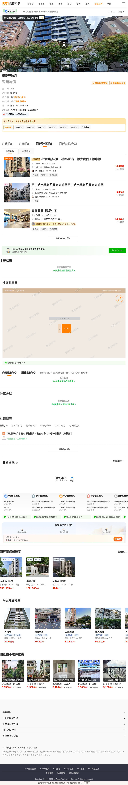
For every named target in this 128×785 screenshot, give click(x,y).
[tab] (10, 151)
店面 (70, 4)
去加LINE (119, 250)
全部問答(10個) (63, 449)
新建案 (31, 4)
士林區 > (45, 12)
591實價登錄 (30, 769)
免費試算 (118, 539)
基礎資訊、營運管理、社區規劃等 (23, 110)
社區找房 (98, 4)
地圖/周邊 (117, 461)
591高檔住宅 (94, 769)
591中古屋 (68, 769)
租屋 (52, 4)
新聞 (109, 4)
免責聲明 (49, 773)
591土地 (56, 769)
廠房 (88, 4)
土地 (60, 4)
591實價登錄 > (29, 12)
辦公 (78, 4)
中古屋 (41, 4)
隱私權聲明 (74, 773)
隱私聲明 (79, 783)
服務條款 (61, 773)
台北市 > (38, 12)
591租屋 (80, 769)
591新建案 (44, 769)
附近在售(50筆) (63, 238)
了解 (41, 18)
